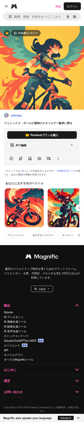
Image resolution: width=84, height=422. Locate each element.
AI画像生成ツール (66, 170)
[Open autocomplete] (8, 16)
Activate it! (65, 417)
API (6, 350)
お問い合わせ (13, 392)
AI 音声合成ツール (15, 331)
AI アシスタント (14, 317)
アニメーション (16, 235)
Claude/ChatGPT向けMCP (23, 340)
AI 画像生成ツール (15, 321)
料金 (58, 6)
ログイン (72, 6)
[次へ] (78, 207)
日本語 (42, 289)
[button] (42, 289)
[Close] (78, 418)
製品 (7, 305)
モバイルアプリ (13, 355)
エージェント (15, 345)
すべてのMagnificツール (18, 359)
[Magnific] (42, 257)
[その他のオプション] (58, 158)
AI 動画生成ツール (15, 326)
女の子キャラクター (43, 235)
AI (22, 170)
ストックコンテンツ (16, 336)
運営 (7, 380)
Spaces (8, 312)
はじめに (10, 369)
